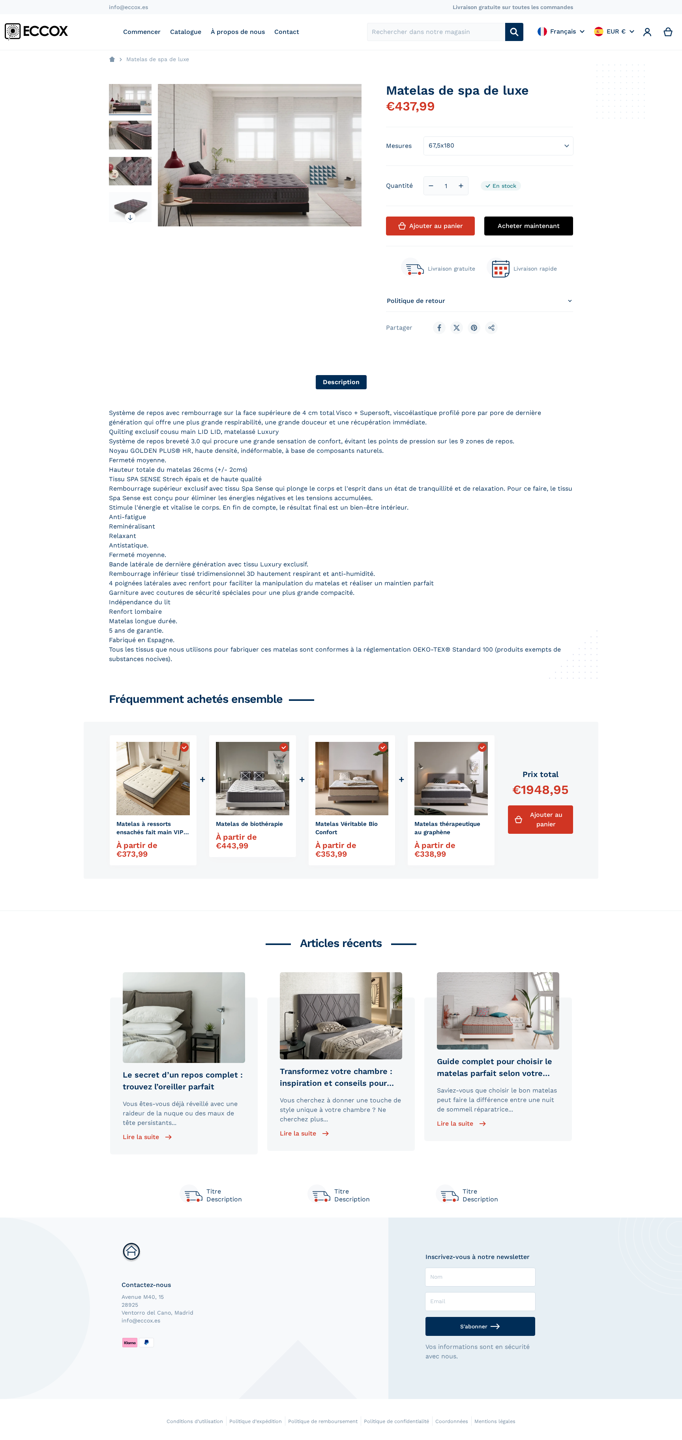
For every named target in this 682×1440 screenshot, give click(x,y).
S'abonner (473, 1326)
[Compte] (647, 32)
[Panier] (668, 32)
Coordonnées (451, 1421)
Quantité (399, 185)
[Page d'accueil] (112, 59)
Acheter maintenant (529, 226)
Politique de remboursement (323, 1421)
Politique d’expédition (255, 1421)
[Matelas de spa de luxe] (130, 99)
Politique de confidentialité (396, 1421)
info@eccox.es (128, 7)
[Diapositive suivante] (130, 217)
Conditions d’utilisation (195, 1421)
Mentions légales (494, 1421)
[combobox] (436, 32)
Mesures (399, 145)
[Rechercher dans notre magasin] (514, 32)
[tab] (341, 382)
